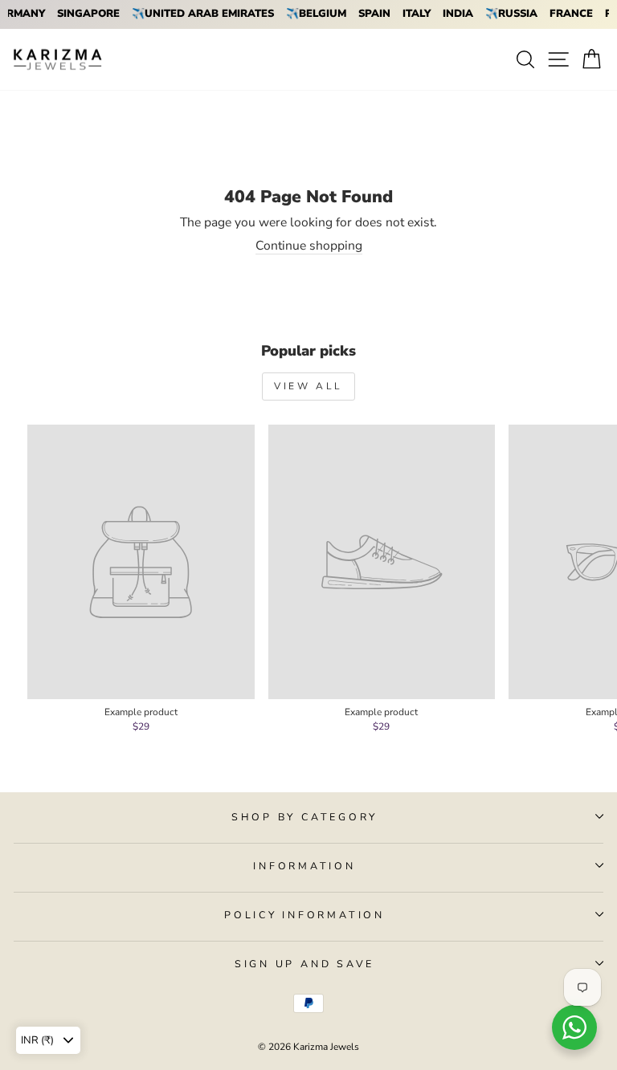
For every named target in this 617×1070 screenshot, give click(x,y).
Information (304, 866)
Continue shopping (308, 246)
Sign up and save (304, 963)
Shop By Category (304, 817)
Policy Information (304, 915)
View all (308, 386)
